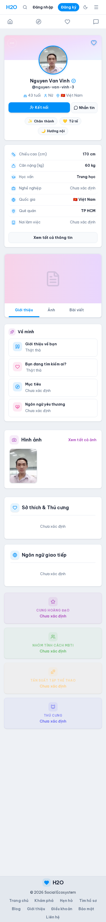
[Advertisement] (53, 798)
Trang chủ (18, 900)
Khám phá (44, 900)
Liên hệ (53, 917)
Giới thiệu (24, 310)
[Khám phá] (39, 22)
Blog (16, 909)
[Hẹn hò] (67, 22)
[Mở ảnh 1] (23, 466)
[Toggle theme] (85, 7)
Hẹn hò (66, 900)
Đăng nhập (43, 7)
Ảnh (51, 310)
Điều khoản (61, 909)
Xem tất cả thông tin (53, 237)
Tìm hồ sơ (88, 900)
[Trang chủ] (10, 22)
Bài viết (76, 310)
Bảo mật (86, 909)
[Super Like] (94, 43)
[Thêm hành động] (12, 43)
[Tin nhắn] (96, 22)
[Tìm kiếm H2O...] (25, 7)
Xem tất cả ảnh (82, 440)
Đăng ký (68, 7)
